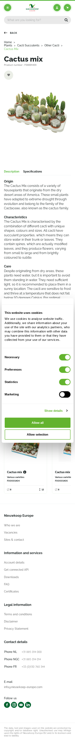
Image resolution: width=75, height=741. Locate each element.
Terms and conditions (18, 614)
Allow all (38, 422)
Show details (53, 410)
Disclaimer (11, 621)
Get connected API (16, 569)
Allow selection (37, 434)
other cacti (51, 45)
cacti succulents (28, 45)
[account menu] (57, 7)
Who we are (12, 525)
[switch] (64, 369)
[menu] (7, 7)
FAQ (6, 584)
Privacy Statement (16, 628)
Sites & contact (14, 539)
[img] (32, 7)
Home (8, 42)
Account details (14, 562)
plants (8, 45)
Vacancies (10, 532)
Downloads (11, 577)
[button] (66, 20)
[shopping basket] (67, 7)
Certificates (11, 591)
